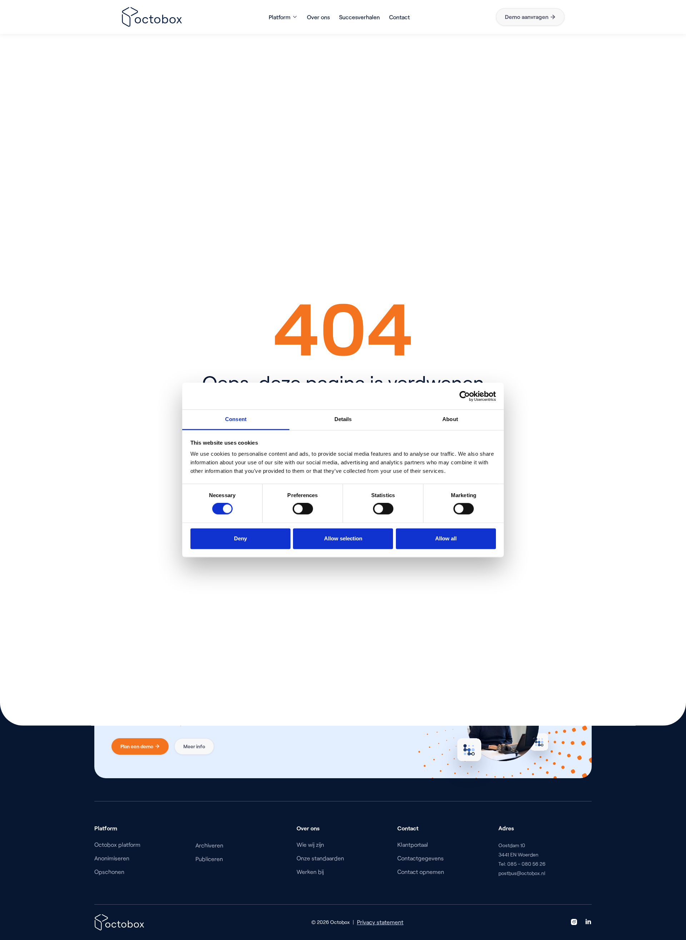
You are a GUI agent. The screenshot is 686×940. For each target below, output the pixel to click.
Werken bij (310, 871)
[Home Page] (151, 17)
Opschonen (109, 871)
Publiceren (209, 858)
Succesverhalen (359, 17)
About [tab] (450, 419)
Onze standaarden (320, 858)
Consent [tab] (236, 419)
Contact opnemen (420, 871)
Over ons (318, 17)
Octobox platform (117, 844)
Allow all (446, 538)
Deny (240, 538)
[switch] (303, 509)
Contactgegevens (420, 858)
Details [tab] (343, 419)
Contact (399, 17)
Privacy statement (380, 922)
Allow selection (343, 538)
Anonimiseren (111, 858)
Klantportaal (412, 844)
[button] (283, 17)
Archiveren (209, 845)
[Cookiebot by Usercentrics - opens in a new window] (464, 396)
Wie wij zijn (310, 844)
